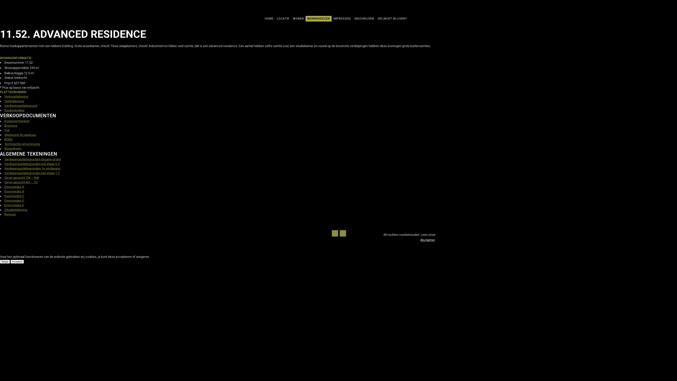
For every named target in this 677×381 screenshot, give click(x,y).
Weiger (4, 261)
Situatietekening (15, 210)
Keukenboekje (14, 110)
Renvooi (10, 214)
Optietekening (14, 101)
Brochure (10, 126)
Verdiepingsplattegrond (20, 106)
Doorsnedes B (14, 191)
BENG (8, 139)
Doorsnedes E (14, 205)
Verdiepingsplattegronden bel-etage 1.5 (32, 173)
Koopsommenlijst (16, 121)
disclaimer (427, 240)
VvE (7, 130)
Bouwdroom (13, 148)
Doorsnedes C (14, 196)
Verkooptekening (16, 96)
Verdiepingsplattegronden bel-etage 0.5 (32, 164)
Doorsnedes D (14, 200)
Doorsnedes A (14, 187)
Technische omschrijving (22, 144)
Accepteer (17, 261)
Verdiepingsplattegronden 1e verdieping (32, 168)
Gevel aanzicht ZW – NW (21, 178)
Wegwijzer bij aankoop (20, 135)
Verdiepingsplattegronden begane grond (32, 159)
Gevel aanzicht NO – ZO (21, 182)
